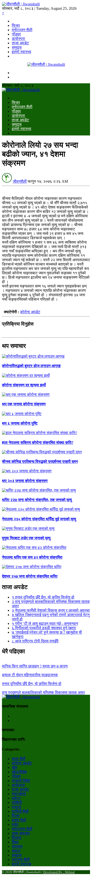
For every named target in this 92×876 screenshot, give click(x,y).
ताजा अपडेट (20, 43)
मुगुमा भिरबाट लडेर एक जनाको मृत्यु (26, 538)
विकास (16, 838)
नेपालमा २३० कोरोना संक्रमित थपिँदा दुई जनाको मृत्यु (39, 519)
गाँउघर (16, 34)
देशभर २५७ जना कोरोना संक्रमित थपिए (29, 576)
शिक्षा (15, 842)
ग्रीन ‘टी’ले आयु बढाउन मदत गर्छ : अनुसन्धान (45, 623)
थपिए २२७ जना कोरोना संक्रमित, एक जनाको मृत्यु (37, 500)
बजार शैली (19, 820)
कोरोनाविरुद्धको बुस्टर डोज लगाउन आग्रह (31, 366)
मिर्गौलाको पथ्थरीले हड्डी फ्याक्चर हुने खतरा (44, 628)
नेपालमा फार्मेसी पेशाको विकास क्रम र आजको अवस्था (51, 610)
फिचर (16, 25)
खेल (14, 767)
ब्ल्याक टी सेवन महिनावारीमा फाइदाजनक (30, 675)
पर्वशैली (17, 802)
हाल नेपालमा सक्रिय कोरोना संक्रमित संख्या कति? (37, 442)
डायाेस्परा (18, 39)
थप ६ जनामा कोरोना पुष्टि (20, 423)
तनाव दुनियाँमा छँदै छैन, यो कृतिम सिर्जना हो (43, 597)
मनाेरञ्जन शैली (22, 30)
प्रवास (16, 807)
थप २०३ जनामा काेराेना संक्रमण (25, 481)
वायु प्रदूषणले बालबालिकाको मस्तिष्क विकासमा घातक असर (43, 692)
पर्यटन (16, 798)
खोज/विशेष (19, 772)
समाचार (17, 846)
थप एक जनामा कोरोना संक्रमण (24, 404)
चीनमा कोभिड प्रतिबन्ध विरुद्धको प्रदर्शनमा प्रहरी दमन (40, 461)
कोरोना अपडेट (30, 312)
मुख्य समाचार (21, 833)
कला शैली (19, 759)
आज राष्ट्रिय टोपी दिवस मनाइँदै (35, 641)
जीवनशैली (20, 181)
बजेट (15, 824)
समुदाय (17, 47)
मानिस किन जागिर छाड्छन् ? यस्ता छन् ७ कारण (35, 666)
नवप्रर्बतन (19, 794)
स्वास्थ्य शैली (21, 859)
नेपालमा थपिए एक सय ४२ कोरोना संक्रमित (32, 557)
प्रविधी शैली (20, 811)
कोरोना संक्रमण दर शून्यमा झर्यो (24, 385)
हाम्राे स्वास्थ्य (21, 52)
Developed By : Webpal (59, 872)
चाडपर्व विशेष (21, 781)
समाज (16, 851)
